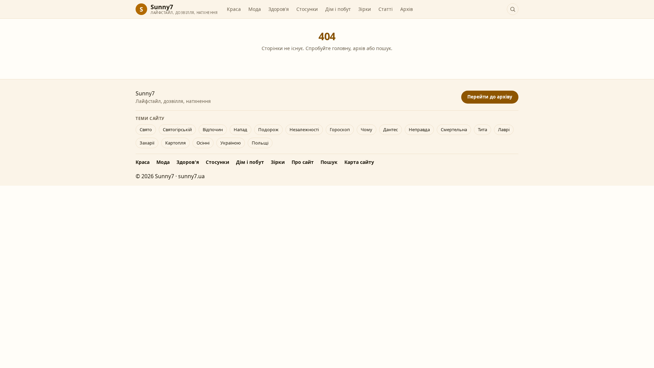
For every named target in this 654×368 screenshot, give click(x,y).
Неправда (419, 129)
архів (359, 48)
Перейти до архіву (489, 97)
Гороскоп (340, 129)
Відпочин (213, 129)
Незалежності (304, 129)
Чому (366, 129)
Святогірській (177, 129)
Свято (146, 129)
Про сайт (303, 162)
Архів (406, 9)
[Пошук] (512, 9)
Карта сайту (359, 162)
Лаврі (504, 129)
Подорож (268, 129)
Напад (240, 129)
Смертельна (454, 129)
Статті (385, 9)
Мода (254, 9)
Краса (234, 9)
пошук (383, 48)
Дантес (390, 129)
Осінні (203, 143)
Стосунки (307, 9)
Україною (230, 143)
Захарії (147, 143)
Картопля (175, 143)
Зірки (364, 9)
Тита (482, 129)
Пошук (329, 162)
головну (341, 48)
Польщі (260, 143)
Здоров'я (278, 9)
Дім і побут (338, 9)
